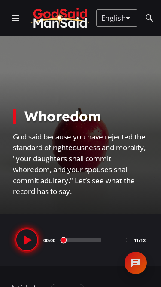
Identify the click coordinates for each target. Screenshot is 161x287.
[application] (80, 240)
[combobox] (115, 18)
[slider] (94, 240)
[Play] (26, 239)
